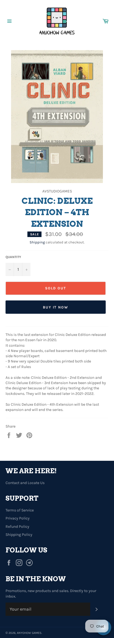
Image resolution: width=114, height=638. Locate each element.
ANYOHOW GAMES (29, 633)
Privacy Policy (18, 518)
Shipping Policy (19, 534)
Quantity (13, 257)
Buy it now (56, 307)
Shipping (37, 242)
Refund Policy (17, 526)
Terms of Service (20, 510)
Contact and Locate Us (25, 482)
